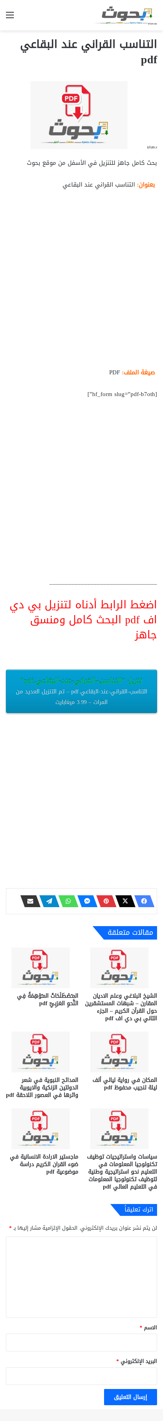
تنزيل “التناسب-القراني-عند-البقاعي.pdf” (81, 691)
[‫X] (123, 901)
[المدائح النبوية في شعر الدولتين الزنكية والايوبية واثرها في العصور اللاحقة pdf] (42, 1052)
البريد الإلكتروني (136, 1361)
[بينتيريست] (104, 901)
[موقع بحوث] (125, 15)
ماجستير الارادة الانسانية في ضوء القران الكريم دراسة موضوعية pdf (44, 1164)
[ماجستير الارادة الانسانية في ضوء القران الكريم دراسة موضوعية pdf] (42, 1128)
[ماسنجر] (85, 901)
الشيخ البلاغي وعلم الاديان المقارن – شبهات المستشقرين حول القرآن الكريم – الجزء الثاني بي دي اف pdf (121, 1007)
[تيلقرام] (47, 901)
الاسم (148, 1327)
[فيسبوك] (142, 901)
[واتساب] (66, 901)
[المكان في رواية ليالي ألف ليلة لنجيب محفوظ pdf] (121, 1052)
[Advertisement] (81, 281)
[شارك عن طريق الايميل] (28, 901)
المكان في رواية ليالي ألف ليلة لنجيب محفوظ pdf (125, 1084)
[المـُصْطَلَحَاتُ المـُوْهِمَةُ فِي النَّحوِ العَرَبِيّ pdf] (42, 967)
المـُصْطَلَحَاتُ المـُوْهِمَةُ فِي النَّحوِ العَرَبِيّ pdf (47, 1000)
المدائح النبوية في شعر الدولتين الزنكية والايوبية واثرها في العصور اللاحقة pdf (42, 1087)
